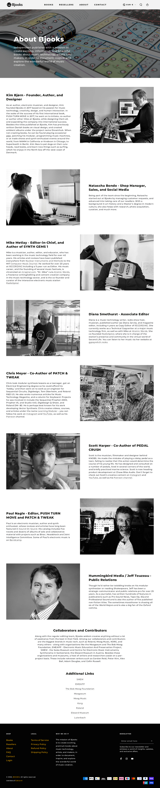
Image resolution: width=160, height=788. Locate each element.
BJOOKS (16, 777)
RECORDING (15, 266)
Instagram (32, 414)
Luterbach (80, 717)
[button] (141, 4)
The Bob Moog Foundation (80, 689)
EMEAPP (80, 684)
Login (9, 760)
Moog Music (80, 698)
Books (9, 740)
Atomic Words (61, 272)
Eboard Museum (80, 713)
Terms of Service (40, 740)
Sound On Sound (28, 529)
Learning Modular (48, 411)
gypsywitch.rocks (98, 342)
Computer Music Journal (24, 264)
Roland (80, 708)
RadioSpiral (12, 283)
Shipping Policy (39, 752)
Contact (10, 756)
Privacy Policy (38, 744)
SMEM (80, 679)
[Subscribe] (152, 741)
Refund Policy (38, 748)
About (9, 748)
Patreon (10, 417)
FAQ (8, 752)
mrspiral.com (29, 272)
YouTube (47, 414)
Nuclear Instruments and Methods (44, 261)
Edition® (19, 781)
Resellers (11, 744)
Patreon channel (123, 478)
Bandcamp (16, 540)
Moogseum (80, 694)
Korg (80, 703)
